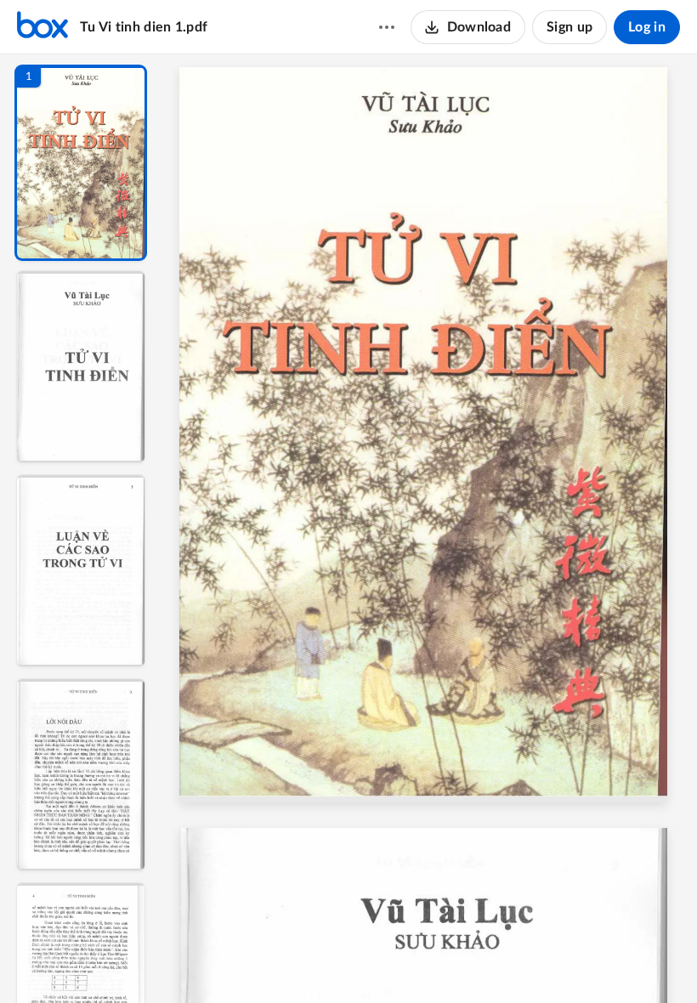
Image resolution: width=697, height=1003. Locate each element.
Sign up (569, 27)
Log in (647, 27)
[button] (80, 162)
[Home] (42, 27)
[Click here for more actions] (387, 27)
